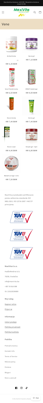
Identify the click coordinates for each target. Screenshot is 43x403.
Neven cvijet (11, 147)
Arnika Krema (11, 56)
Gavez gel (31, 56)
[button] (3, 12)
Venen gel (31, 118)
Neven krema (11, 118)
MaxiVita (18, 398)
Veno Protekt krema (11, 89)
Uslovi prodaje (10, 322)
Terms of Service (11, 356)
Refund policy (10, 362)
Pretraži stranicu (11, 346)
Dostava (8, 367)
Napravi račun (10, 304)
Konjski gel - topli (31, 147)
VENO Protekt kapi (31, 89)
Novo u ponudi (10, 378)
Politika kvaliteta (12, 332)
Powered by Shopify (26, 398)
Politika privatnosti (12, 327)
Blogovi (8, 372)
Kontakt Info (10, 351)
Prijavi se (8, 309)
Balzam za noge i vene (11, 176)
